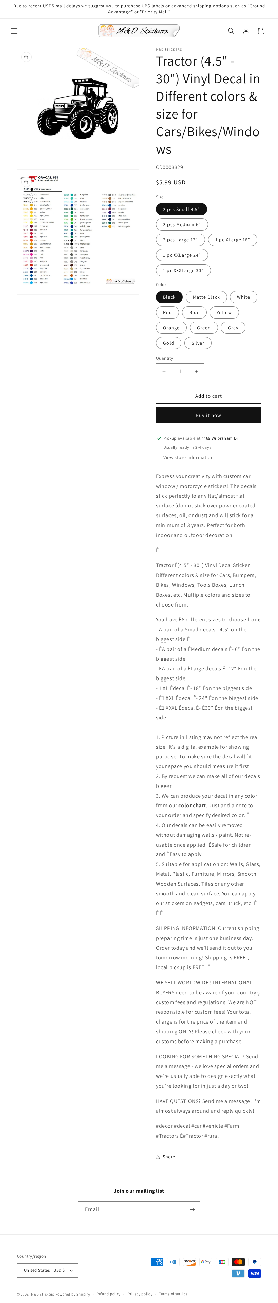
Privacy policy (140, 1293)
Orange (171, 328)
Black (169, 297)
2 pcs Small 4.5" (181, 209)
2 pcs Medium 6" (182, 224)
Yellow (224, 312)
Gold (168, 343)
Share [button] (169, 1157)
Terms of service (173, 1293)
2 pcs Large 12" (180, 240)
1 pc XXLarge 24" (182, 255)
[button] (14, 30)
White (243, 297)
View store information (188, 457)
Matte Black (206, 297)
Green (204, 328)
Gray (233, 328)
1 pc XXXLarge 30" (183, 270)
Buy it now (208, 415)
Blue (194, 312)
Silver (198, 343)
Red (167, 312)
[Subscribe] (192, 1209)
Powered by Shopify (72, 1294)
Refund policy (109, 1293)
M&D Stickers (42, 1294)
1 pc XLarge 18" (232, 240)
